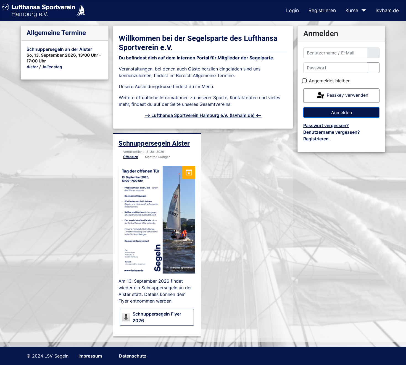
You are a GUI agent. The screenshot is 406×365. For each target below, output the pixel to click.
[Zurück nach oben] (396, 355)
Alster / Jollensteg (44, 66)
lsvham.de (387, 10)
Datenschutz (132, 356)
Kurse (352, 10)
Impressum (90, 356)
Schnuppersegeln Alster (154, 143)
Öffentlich (130, 157)
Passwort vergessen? (326, 125)
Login (292, 10)
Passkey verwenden (346, 95)
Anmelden (341, 112)
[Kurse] (362, 10)
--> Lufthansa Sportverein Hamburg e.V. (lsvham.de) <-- (203, 115)
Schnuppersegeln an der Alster (59, 49)
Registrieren (322, 10)
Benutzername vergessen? (331, 132)
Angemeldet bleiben (329, 80)
